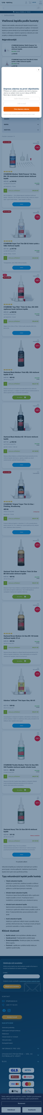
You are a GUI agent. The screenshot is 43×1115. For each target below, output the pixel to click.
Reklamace (5, 1034)
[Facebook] (4, 1010)
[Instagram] (8, 1010)
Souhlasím (32, 1110)
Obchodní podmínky (8, 1027)
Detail (21, 204)
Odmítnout (11, 1110)
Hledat (38, 8)
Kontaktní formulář (12, 1017)
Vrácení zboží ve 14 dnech (10, 1037)
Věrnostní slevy (6, 1040)
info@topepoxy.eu (11, 1001)
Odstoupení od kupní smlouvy (11, 1030)
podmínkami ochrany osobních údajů (30, 981)
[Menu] (40, 2)
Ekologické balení (7, 1043)
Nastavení (21, 1103)
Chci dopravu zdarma (21, 109)
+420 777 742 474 (11, 1005)
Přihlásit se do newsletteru (12, 986)
